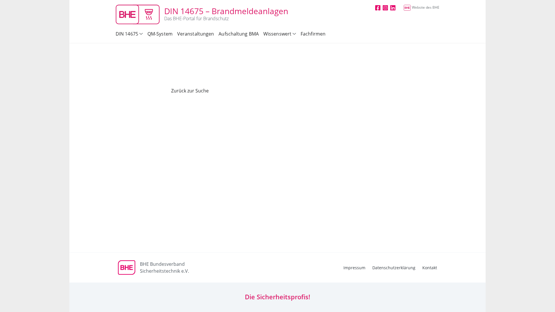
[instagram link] (385, 7)
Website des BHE (425, 7)
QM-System (160, 34)
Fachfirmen (313, 34)
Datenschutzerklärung (393, 267)
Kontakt (429, 267)
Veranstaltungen (195, 34)
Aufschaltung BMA (239, 34)
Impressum (354, 267)
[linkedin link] (392, 7)
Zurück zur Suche (190, 91)
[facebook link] (377, 7)
